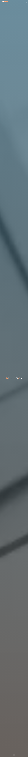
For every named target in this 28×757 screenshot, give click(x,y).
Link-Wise (4, 1)
